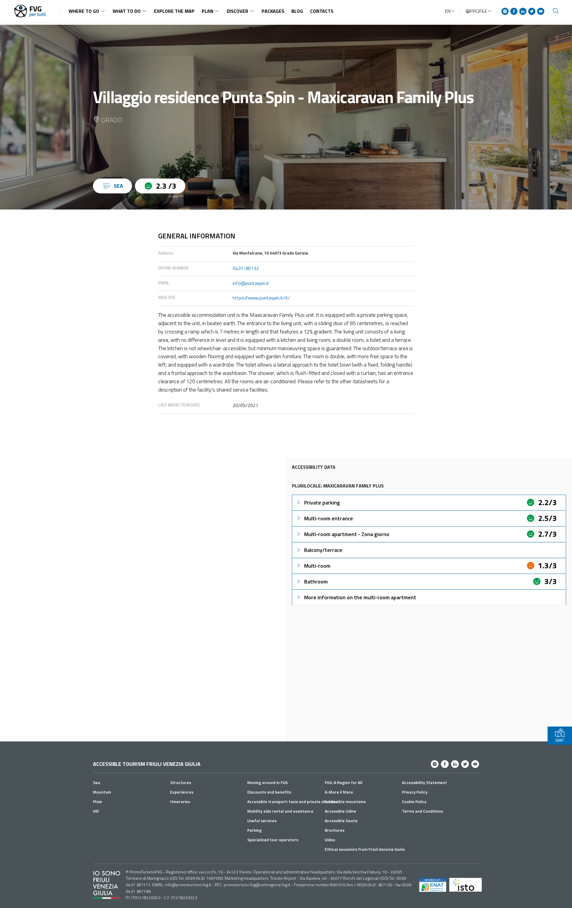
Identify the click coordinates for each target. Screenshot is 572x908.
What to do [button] (127, 11)
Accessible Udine (340, 811)
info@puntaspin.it (251, 283)
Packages (273, 11)
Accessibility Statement (424, 782)
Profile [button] (478, 11)
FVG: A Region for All (344, 782)
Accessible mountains (345, 801)
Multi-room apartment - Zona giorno (346, 534)
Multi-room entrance (328, 518)
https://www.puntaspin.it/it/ (261, 297)
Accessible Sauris (341, 820)
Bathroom (316, 582)
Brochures (334, 830)
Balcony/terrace (323, 550)
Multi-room (317, 566)
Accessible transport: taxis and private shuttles (292, 801)
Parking (254, 830)
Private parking (322, 503)
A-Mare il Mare (339, 792)
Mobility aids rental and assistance (280, 811)
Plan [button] (207, 11)
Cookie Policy (414, 801)
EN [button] (447, 11)
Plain (97, 801)
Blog (297, 11)
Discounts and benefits (269, 792)
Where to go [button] (84, 11)
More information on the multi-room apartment (360, 597)
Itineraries (180, 801)
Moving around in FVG (267, 782)
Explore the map (174, 11)
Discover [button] (237, 11)
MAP (560, 740)
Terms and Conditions (422, 811)
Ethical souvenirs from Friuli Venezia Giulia (365, 849)
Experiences (181, 792)
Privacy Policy (415, 792)
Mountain (102, 792)
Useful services (261, 820)
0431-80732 (246, 268)
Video (330, 839)
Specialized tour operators (272, 839)
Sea (96, 782)
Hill (96, 811)
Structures (180, 782)
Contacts (321, 11)
